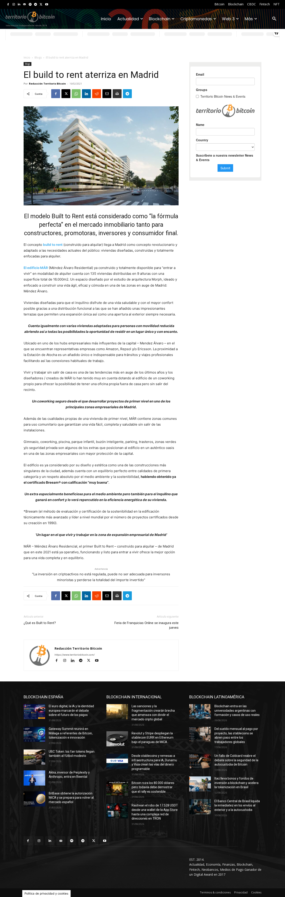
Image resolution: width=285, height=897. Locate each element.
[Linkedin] (19, 4)
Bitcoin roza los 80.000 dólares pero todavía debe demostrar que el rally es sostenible (153, 787)
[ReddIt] (96, 93)
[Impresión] (117, 93)
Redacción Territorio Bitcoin (47, 83)
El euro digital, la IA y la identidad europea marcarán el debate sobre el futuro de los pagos (71, 710)
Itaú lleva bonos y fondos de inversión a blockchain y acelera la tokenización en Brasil (236, 783)
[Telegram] (35, 4)
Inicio (27, 57)
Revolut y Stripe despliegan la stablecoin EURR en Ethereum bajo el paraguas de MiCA (152, 737)
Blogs (38, 57)
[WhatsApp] (76, 93)
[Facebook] (8, 4)
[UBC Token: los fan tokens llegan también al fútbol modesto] (34, 757)
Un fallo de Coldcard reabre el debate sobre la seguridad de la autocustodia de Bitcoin (236, 760)
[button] (274, 19)
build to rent (53, 244)
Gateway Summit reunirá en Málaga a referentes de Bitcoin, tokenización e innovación (71, 733)
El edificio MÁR (36, 268)
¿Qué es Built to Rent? (40, 623)
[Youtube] (46, 4)
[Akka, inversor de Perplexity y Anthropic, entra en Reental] (34, 778)
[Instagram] (13, 4)
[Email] (106, 93)
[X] (41, 4)
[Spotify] (30, 4)
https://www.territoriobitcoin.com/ (75, 654)
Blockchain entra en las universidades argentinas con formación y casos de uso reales (237, 710)
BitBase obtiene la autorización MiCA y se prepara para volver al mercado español (71, 798)
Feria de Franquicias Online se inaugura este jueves (146, 625)
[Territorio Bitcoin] (30, 19)
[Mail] (24, 4)
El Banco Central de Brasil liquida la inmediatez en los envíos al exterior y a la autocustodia (237, 805)
